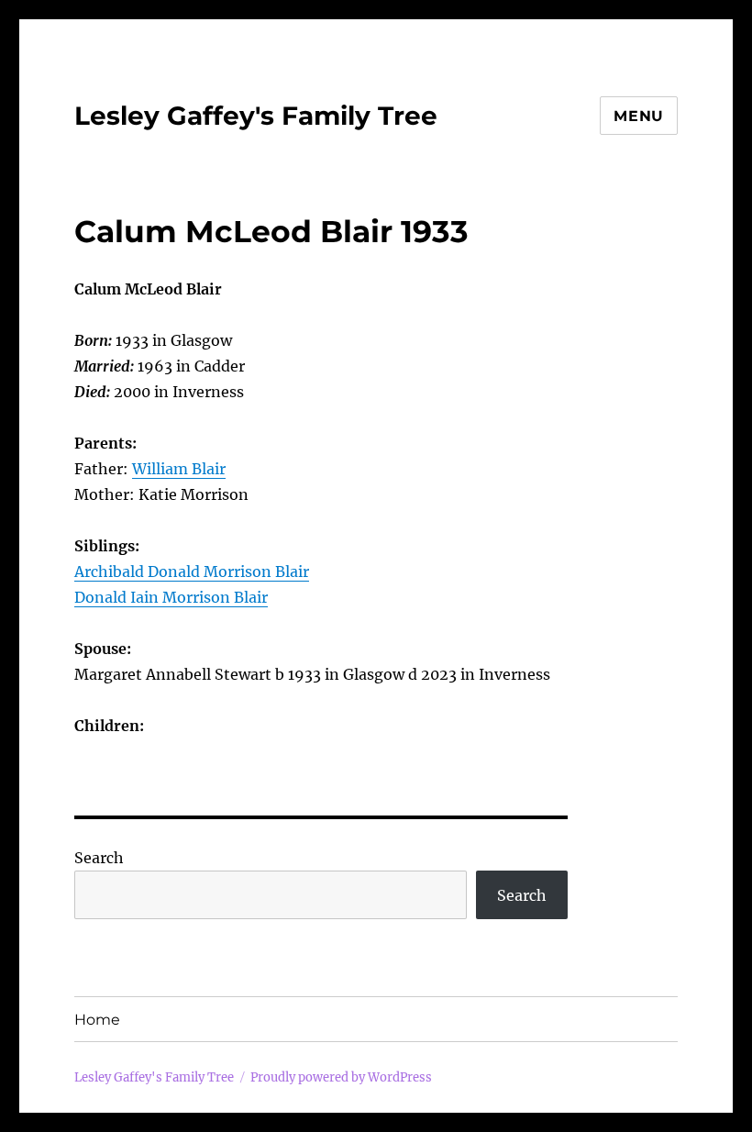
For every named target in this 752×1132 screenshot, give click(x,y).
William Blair (179, 469)
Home (97, 1019)
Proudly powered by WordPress (341, 1077)
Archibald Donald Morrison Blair (191, 571)
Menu (639, 116)
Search (99, 858)
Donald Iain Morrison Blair (171, 597)
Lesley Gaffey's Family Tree (255, 115)
